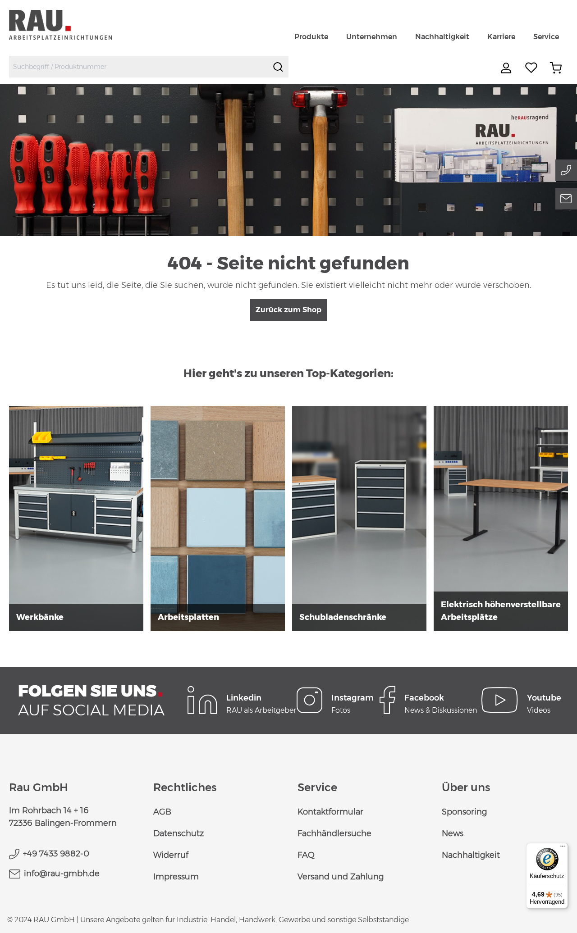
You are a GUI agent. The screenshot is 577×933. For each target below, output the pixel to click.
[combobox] (138, 66)
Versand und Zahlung (341, 877)
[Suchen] (278, 66)
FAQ (306, 855)
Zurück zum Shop (288, 309)
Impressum (176, 877)
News (452, 833)
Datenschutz (178, 833)
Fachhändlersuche (334, 833)
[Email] (566, 198)
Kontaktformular (330, 812)
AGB (162, 812)
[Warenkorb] (556, 68)
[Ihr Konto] (507, 68)
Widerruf (170, 855)
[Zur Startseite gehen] (71, 24)
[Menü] (562, 848)
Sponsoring (464, 812)
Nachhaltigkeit (471, 855)
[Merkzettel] (531, 68)
